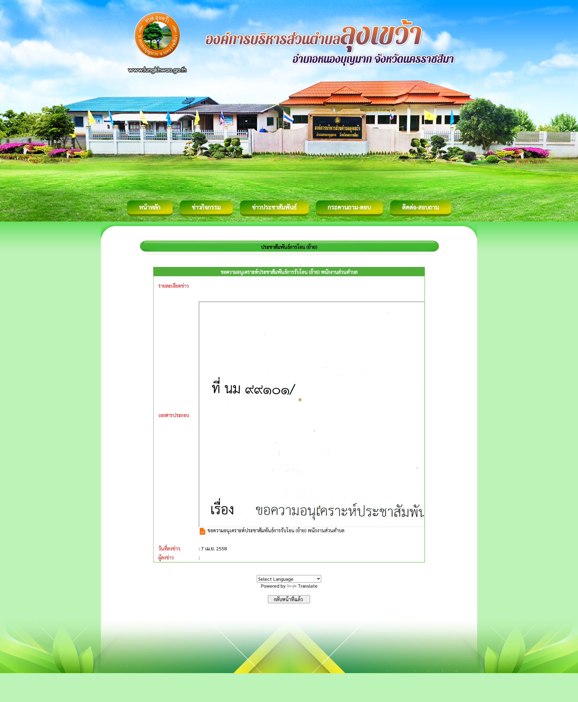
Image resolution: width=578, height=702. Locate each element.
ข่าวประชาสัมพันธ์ (274, 207)
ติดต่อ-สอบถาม (420, 207)
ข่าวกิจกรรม (206, 207)
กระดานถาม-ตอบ (349, 207)
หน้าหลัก (149, 207)
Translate (308, 586)
